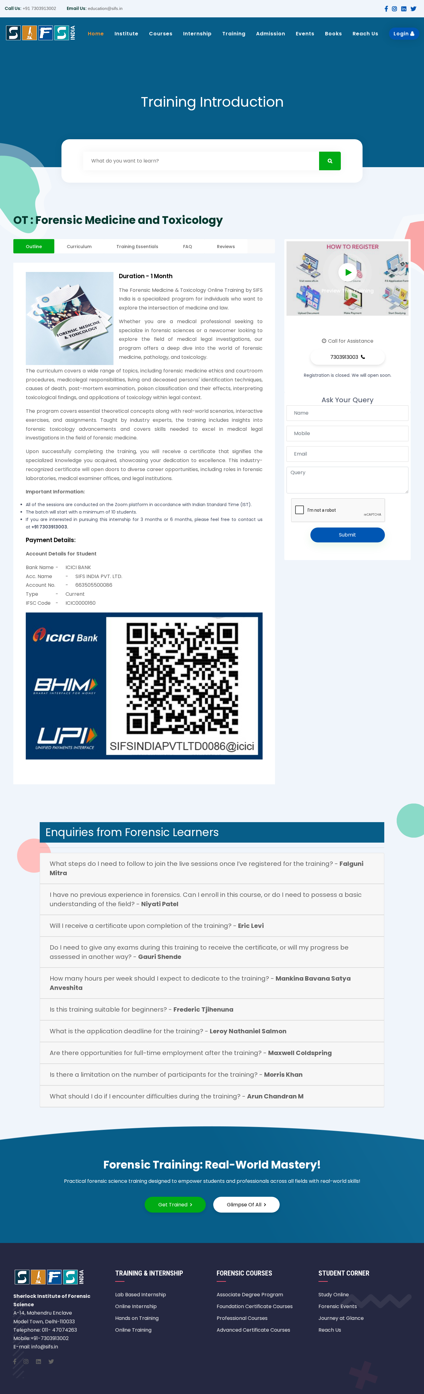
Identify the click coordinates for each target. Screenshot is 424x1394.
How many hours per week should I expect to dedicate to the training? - (200, 983)
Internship (197, 33)
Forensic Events (337, 1306)
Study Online (333, 1294)
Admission (270, 33)
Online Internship (136, 1306)
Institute (126, 33)
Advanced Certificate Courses (253, 1330)
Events (305, 33)
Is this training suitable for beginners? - (141, 1009)
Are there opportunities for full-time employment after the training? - (191, 1053)
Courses (161, 33)
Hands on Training (137, 1318)
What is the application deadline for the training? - (168, 1031)
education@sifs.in (105, 8)
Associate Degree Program (250, 1294)
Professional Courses (242, 1318)
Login (402, 33)
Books (333, 33)
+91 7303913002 (38, 8)
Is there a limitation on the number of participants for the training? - (176, 1074)
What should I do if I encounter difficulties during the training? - (177, 1096)
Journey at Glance (341, 1318)
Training (234, 33)
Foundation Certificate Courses (255, 1306)
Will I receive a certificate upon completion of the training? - (157, 925)
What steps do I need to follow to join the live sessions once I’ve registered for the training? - (206, 868)
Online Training (133, 1330)
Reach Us (365, 33)
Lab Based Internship (140, 1294)
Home (96, 33)
